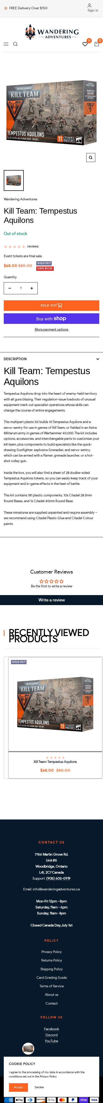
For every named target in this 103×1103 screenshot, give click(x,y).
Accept (18, 1087)
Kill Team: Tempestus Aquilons (55, 762)
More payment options (51, 329)
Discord (52, 1035)
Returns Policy (51, 960)
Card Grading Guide (51, 978)
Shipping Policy (51, 969)
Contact (52, 1003)
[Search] (15, 44)
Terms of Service (52, 986)
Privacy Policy (52, 952)
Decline (39, 1087)
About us (51, 995)
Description (15, 359)
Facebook (51, 1029)
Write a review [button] (51, 600)
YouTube (51, 1041)
